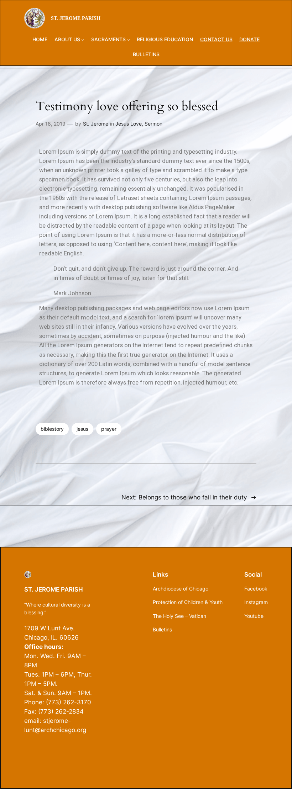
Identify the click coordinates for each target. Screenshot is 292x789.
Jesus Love (128, 124)
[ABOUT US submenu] (82, 39)
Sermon (153, 124)
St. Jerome (95, 124)
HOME (39, 39)
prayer (108, 429)
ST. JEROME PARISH (75, 18)
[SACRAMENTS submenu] (128, 39)
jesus (82, 429)
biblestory (52, 429)
